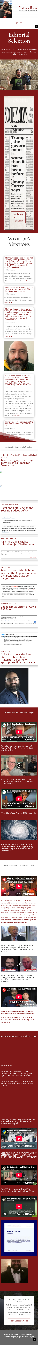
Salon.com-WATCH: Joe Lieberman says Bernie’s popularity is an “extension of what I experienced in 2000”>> (17, 948)
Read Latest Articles (19, 1320)
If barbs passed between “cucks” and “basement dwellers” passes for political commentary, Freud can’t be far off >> (17, 1019)
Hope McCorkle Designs (25, 1337)
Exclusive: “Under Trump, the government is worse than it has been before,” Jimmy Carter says (18, 155)
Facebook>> (6, 1065)
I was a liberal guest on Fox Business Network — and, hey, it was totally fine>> (18, 1083)
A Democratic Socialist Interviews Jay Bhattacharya (17, 543)
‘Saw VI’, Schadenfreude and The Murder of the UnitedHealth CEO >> (17, 1190)
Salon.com (5, 651)
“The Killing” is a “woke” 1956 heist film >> (19, 814)
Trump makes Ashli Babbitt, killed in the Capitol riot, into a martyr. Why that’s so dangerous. (18, 574)
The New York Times (9, 504)
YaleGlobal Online (8, 603)
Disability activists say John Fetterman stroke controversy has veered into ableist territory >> (18, 1121)
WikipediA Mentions (19, 242)
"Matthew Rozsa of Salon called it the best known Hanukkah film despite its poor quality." (18, 289)
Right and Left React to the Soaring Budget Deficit (17, 509)
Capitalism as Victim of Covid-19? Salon (19, 608)
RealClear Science (8, 538)
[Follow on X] (36, 26)
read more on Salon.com (18, 217)
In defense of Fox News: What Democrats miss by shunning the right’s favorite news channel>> (16, 1073)
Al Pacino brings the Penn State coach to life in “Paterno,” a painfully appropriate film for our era (18, 658)
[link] (19, 456)
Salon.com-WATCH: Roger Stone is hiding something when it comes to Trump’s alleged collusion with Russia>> (17, 978)
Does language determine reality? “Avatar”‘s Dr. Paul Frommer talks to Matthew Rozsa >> (17, 748)
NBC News (5, 567)
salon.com (28, 281)
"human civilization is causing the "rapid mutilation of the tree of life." (18, 424)
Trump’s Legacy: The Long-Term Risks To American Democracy (17, 462)
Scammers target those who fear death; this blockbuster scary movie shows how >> (17, 781)
